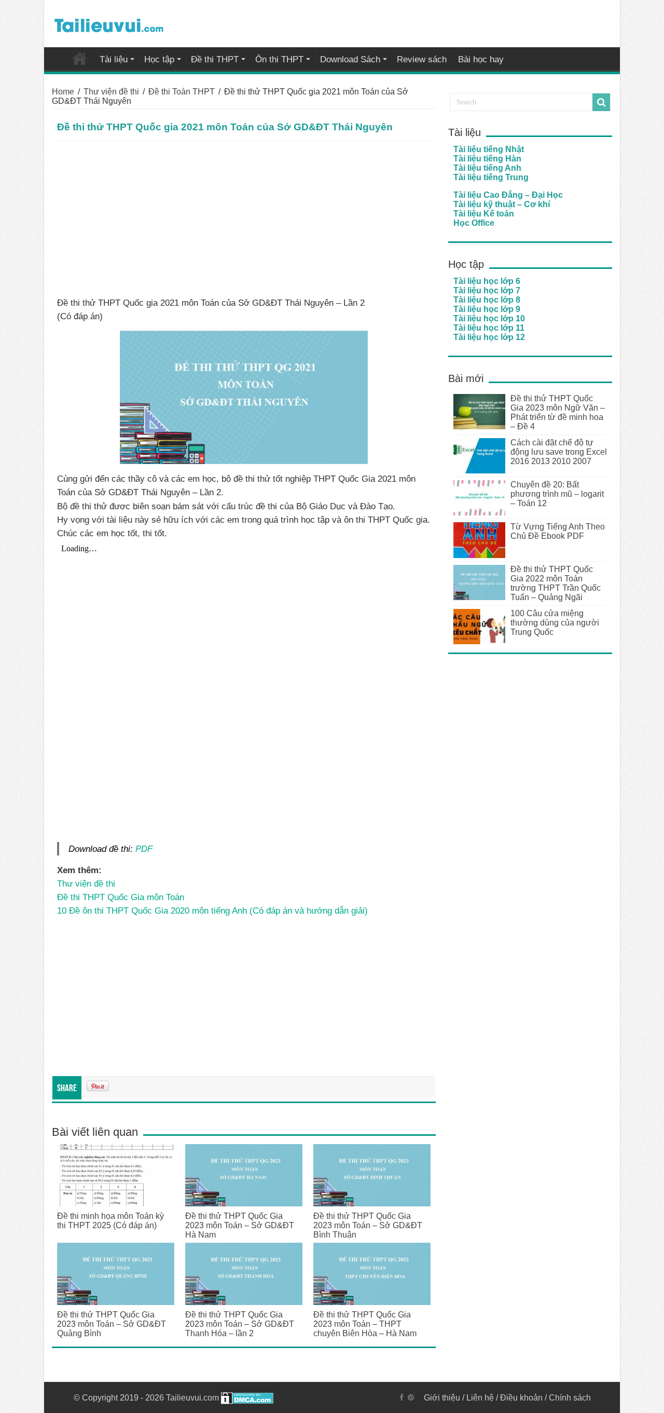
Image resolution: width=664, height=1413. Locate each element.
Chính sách (570, 1397)
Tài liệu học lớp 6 (486, 281)
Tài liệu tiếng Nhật (488, 149)
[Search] (601, 102)
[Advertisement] (244, 219)
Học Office (473, 223)
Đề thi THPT (215, 59)
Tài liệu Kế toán (483, 213)
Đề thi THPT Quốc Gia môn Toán (120, 897)
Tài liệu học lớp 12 (489, 337)
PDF (144, 849)
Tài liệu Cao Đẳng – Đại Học (508, 195)
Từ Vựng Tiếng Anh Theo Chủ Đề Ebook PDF (557, 531)
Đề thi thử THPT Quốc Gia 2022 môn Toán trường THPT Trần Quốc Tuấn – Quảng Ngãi (555, 583)
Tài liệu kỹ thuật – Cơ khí (501, 204)
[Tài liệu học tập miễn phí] (109, 23)
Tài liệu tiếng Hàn (487, 158)
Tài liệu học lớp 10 (489, 318)
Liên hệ (480, 1397)
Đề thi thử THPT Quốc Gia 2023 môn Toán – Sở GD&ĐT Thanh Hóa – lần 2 (239, 1324)
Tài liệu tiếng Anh (487, 168)
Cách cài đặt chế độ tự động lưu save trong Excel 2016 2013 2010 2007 (558, 452)
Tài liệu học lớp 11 (488, 327)
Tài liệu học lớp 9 (486, 309)
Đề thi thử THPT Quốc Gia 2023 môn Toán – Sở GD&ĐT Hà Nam (239, 1225)
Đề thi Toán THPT (181, 91)
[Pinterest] (411, 1397)
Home (63, 91)
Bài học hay (481, 59)
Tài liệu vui (79, 58)
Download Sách (350, 59)
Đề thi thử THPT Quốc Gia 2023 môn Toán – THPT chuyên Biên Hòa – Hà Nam (365, 1324)
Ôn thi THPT (279, 59)
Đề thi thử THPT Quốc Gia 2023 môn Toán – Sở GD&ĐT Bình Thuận (367, 1225)
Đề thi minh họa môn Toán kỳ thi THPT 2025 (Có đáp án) (110, 1221)
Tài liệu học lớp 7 (486, 290)
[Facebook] (401, 1397)
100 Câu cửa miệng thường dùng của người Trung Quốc (554, 622)
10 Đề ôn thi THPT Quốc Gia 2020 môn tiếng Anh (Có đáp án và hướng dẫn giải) (212, 910)
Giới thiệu (442, 1397)
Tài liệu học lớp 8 (486, 299)
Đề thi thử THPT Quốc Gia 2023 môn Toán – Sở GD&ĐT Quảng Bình (111, 1324)
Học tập (159, 59)
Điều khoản (521, 1397)
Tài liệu (114, 59)
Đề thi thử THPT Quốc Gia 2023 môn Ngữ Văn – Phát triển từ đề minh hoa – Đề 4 (557, 412)
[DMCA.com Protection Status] (247, 1397)
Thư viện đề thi (111, 91)
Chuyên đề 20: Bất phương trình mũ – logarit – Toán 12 (557, 494)
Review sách (422, 59)
